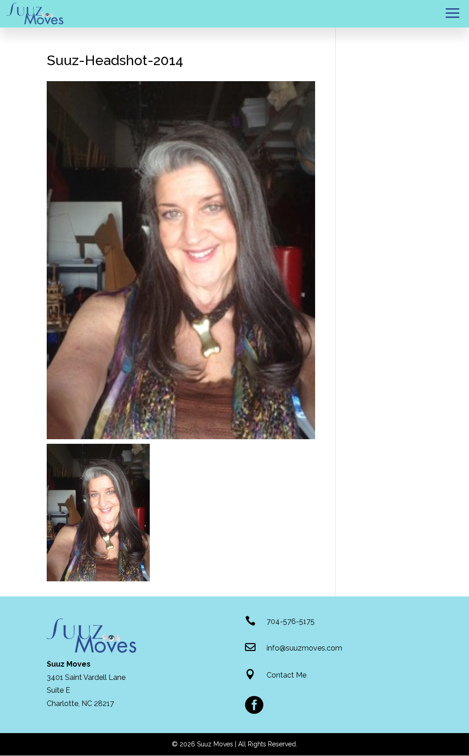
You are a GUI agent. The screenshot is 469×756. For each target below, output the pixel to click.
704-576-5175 (291, 621)
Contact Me (286, 675)
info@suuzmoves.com (304, 648)
